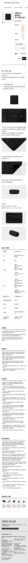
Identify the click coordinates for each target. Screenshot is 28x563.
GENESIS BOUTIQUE (11, 3)
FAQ (10, 528)
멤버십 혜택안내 (15, 528)
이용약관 (10, 534)
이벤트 (7, 528)
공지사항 (3, 528)
